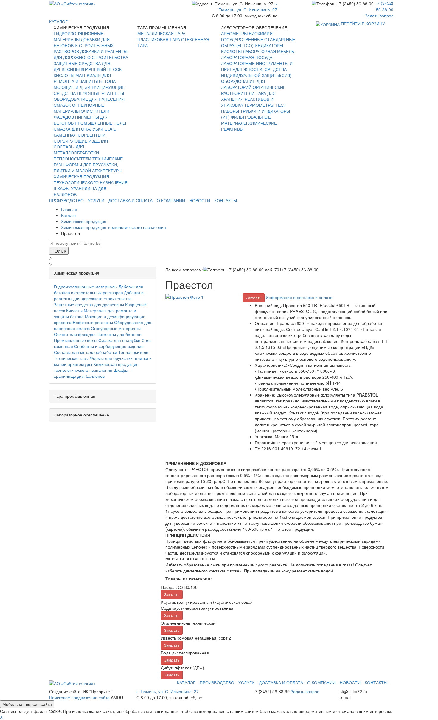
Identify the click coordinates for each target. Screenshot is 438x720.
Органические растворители (253, 90)
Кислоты (64, 75)
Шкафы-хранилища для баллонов (92, 373)
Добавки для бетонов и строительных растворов (84, 45)
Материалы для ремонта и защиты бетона (85, 78)
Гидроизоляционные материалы (78, 36)
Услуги (96, 200)
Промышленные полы (100, 123)
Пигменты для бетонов (119, 334)
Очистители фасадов (74, 334)
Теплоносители (72, 159)
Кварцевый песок (101, 69)
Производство (66, 200)
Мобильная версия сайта (27, 704)
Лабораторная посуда (246, 57)
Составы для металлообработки (76, 150)
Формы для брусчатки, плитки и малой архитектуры (88, 168)
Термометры (259, 105)
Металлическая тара (161, 33)
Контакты (225, 200)
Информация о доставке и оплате (299, 297)
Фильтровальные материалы (246, 120)
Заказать (253, 297)
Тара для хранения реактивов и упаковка (248, 99)
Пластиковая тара (158, 39)
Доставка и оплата (130, 200)
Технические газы (71, 358)
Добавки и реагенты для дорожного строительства (91, 54)
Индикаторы (269, 45)
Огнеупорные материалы (79, 108)
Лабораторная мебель (268, 51)
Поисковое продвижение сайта (79, 697)
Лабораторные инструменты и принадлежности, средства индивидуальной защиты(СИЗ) (257, 69)
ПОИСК (59, 251)
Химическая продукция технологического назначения (91, 179)
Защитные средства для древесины (89, 304)
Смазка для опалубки (78, 129)
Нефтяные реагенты (100, 93)
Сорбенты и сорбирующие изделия (81, 138)
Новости (199, 200)
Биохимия (261, 33)
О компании (171, 200)
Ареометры (234, 33)
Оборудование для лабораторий (243, 84)
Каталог (186, 682)
